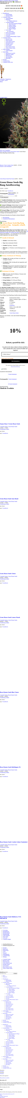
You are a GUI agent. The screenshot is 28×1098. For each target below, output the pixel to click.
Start (1, 151)
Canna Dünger (12, 27)
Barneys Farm (9, 39)
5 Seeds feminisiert (12, 379)
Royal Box (8, 58)
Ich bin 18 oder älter (4, 1093)
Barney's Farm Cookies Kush (7, 165)
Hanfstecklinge (9, 15)
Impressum (5, 949)
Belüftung (8, 19)
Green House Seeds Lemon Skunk (10, 617)
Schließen (2, 1071)
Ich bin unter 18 (11, 1093)
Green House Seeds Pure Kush (7, 178)
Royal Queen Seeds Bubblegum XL (10, 767)
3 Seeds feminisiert (12, 374)
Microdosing (8, 55)
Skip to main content (13, 0)
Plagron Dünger (12, 28)
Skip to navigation (4, 0)
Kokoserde (11, 31)
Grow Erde (8, 30)
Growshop (5, 930)
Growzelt (8, 35)
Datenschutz (5, 950)
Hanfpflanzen (6, 931)
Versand (5, 953)
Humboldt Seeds (9, 43)
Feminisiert (12, 305)
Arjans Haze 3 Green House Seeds (10, 424)
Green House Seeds (10, 41)
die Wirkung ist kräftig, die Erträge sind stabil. (14, 232)
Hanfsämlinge (9, 14)
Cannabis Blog (6, 955)
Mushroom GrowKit (10, 53)
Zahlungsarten (6, 954)
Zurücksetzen (11, 194)
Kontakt (5, 947)
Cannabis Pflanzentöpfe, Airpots (13, 36)
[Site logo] (7, 77)
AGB (4, 951)
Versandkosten (10, 190)
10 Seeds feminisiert (12, 384)
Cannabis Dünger (10, 22)
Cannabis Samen (6, 151)
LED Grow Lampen (10, 32)
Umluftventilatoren (13, 21)
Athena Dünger (12, 24)
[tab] (6, 217)
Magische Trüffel (9, 54)
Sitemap (5, 956)
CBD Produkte (9, 50)
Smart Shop (5, 936)
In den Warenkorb (4, 197)
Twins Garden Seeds (10, 48)
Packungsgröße (4, 193)
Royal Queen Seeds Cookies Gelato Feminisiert (13, 842)
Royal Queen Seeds (10, 46)
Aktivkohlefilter (9, 18)
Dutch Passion (9, 40)
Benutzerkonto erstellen (4, 1077)
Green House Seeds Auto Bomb (9, 499)
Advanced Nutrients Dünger (15, 23)
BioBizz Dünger (12, 26)
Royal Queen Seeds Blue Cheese (9, 692)
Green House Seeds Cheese (8, 573)
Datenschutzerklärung (15, 366)
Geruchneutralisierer (10, 34)
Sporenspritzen (9, 57)
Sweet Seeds (8, 45)
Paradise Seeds (9, 44)
